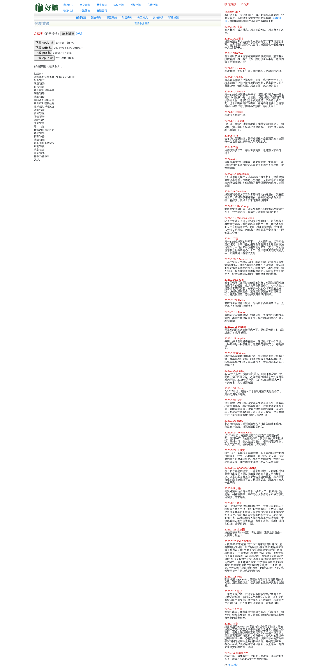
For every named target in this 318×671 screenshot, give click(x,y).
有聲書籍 (102, 10)
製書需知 (127, 17)
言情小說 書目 (142, 23)
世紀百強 (68, 4)
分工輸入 (142, 17)
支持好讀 (158, 17)
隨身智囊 (85, 4)
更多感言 (233, 664)
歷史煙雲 (102, 4)
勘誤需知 (112, 17)
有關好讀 (81, 17)
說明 (79, 33)
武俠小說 (119, 4)
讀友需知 (96, 17)
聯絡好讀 (173, 17)
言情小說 (152, 4)
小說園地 (85, 10)
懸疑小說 (135, 4)
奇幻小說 (68, 10)
